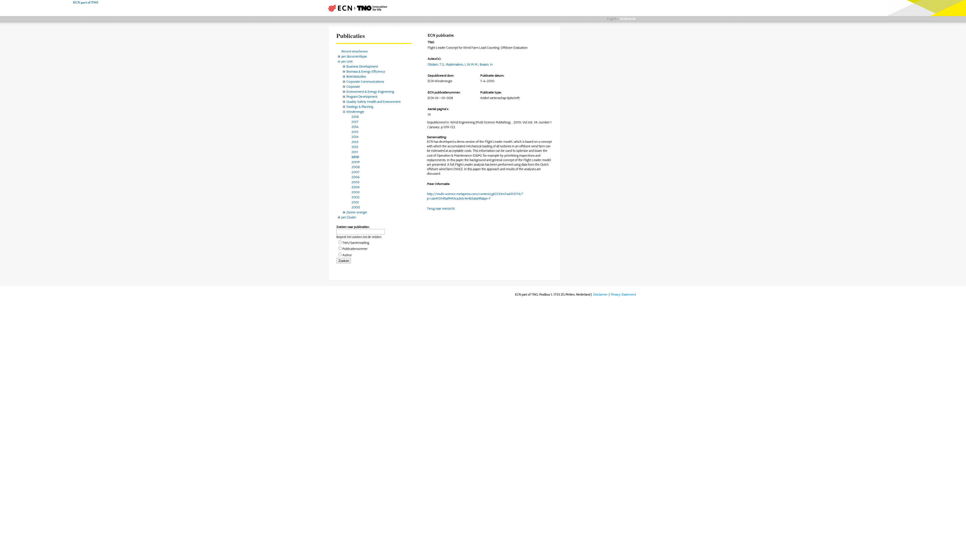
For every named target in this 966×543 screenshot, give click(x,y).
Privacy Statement (623, 294)
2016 (354, 127)
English (612, 19)
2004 (355, 187)
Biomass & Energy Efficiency (365, 71)
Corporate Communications (365, 81)
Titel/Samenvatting (355, 243)
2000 (355, 207)
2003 (355, 192)
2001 (355, 202)
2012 (354, 147)
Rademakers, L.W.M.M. (462, 64)
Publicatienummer (355, 249)
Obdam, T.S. (436, 64)
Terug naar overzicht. (441, 208)
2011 (354, 152)
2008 (355, 167)
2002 (355, 197)
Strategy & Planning (359, 107)
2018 (355, 117)
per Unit (346, 61)
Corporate (353, 86)
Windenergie (355, 112)
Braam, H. (486, 64)
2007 (355, 172)
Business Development (362, 66)
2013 (354, 142)
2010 (355, 157)
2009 (355, 162)
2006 (355, 177)
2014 (354, 137)
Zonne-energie (356, 212)
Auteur (347, 255)
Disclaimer (600, 294)
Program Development (361, 97)
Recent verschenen (354, 51)
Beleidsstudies (356, 76)
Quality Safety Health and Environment (373, 102)
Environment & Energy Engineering (370, 91)
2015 (354, 132)
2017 (354, 122)
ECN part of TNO (356, 8)
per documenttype (354, 56)
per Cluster (348, 217)
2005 (355, 182)
